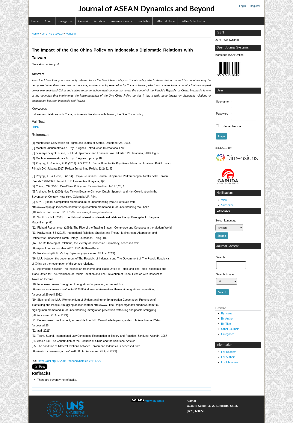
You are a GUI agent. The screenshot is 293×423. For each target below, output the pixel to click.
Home (35, 21)
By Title (226, 323)
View (224, 200)
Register (255, 6)
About (49, 21)
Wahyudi (70, 33)
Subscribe (227, 205)
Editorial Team (165, 21)
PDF (36, 127)
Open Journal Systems (232, 47)
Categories (65, 21)
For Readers (228, 351)
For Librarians (229, 362)
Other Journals (230, 329)
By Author (227, 318)
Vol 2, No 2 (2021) (52, 33)
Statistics (144, 21)
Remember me (232, 126)
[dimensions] (236, 162)
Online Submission (193, 21)
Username (222, 101)
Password (222, 113)
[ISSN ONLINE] (228, 77)
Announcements (121, 21)
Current (83, 21)
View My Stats (154, 400)
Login (242, 6)
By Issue (226, 313)
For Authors (228, 357)
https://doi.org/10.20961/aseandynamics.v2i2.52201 (70, 360)
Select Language (225, 220)
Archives (99, 21)
